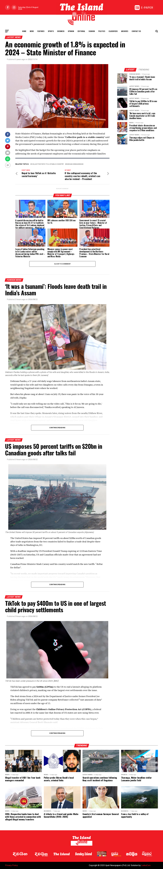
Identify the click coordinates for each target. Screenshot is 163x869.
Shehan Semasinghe (74, 164)
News (32, 31)
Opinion (71, 31)
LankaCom (146, 865)
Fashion (92, 31)
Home (24, 31)
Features (40, 31)
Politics (101, 31)
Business (60, 31)
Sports (51, 31)
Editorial (81, 31)
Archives (124, 31)
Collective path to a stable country (47, 164)
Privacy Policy (11, 865)
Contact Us (136, 31)
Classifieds (113, 31)
